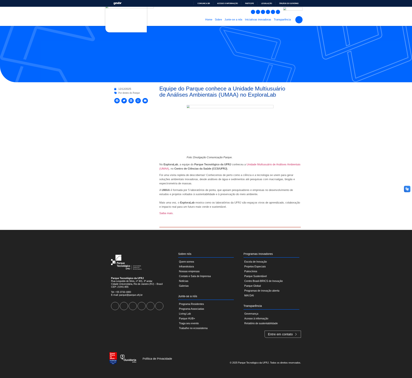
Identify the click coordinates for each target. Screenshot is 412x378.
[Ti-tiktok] (273, 12)
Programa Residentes (191, 304)
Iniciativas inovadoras (258, 19)
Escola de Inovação (255, 261)
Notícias (183, 281)
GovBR (117, 3)
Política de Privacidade (157, 358)
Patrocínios (250, 271)
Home (208, 19)
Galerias (184, 285)
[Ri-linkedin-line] (268, 12)
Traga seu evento (189, 323)
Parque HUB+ (187, 318)
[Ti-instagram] (253, 12)
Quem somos (186, 261)
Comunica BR (203, 3)
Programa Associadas (191, 308)
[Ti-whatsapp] (278, 12)
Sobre (218, 19)
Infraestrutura (186, 266)
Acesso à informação (227, 3)
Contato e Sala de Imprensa (195, 276)
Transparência (282, 19)
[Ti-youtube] (263, 12)
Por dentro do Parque (129, 92)
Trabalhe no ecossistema (193, 328)
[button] (299, 19)
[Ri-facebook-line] (258, 12)
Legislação (266, 3)
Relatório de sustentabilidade (261, 323)
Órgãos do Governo (289, 3)
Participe (249, 3)
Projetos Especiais (255, 266)
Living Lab (185, 313)
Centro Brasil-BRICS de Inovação (263, 281)
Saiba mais (166, 213)
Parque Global (252, 285)
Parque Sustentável (255, 276)
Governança (251, 313)
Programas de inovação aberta (261, 290)
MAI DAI (249, 295)
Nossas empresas (189, 271)
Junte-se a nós (233, 19)
